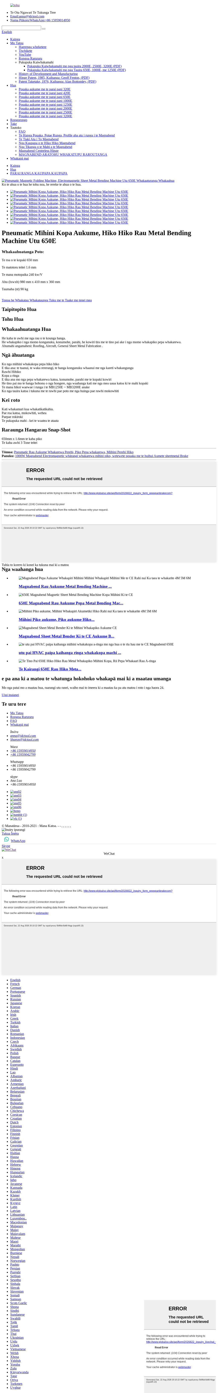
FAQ (22, 131)
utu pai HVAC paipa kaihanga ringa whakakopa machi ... (70, 652)
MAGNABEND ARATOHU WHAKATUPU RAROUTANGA (63, 154)
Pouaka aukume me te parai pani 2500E (45, 112)
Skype (6, 846)
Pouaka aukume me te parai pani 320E (44, 89)
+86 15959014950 (23, 750)
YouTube (25, 54)
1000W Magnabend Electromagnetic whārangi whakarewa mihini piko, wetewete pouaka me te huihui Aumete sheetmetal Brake (101, 456)
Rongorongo (18, 120)
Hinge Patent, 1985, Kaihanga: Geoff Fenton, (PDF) (54, 77)
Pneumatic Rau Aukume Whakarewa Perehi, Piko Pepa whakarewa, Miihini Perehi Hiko (73, 452)
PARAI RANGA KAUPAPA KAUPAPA (38, 173)
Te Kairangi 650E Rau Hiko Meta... (50, 669)
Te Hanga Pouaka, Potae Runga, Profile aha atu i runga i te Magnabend (67, 135)
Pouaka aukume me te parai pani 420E (44, 93)
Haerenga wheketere (32, 47)
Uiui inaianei (10, 695)
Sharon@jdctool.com (24, 739)
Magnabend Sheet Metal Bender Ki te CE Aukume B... (66, 636)
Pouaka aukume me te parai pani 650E (44, 97)
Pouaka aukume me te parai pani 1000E (45, 101)
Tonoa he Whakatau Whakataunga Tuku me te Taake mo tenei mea (47, 300)
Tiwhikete (25, 51)
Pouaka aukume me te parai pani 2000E (45, 108)
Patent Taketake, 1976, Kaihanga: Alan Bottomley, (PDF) (57, 81)
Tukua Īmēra (10, 833)
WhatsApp (18, 841)
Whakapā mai (19, 158)
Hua (13, 85)
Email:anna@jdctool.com (27, 16)
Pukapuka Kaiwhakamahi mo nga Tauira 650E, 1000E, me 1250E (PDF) (76, 70)
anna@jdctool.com (23, 736)
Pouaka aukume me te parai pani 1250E (45, 104)
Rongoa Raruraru (30, 58)
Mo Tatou (16, 43)
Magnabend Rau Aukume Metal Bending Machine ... (65, 586)
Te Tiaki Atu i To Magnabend (39, 139)
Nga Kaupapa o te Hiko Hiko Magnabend (47, 143)
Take (13, 124)
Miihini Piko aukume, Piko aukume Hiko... (57, 619)
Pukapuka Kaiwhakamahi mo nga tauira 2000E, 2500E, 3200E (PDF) (74, 66)
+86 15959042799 (23, 754)
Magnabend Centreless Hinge (39, 150)
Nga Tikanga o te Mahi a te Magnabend (45, 147)
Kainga (15, 39)
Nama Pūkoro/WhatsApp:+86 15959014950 (40, 20)
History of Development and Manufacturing (48, 74)
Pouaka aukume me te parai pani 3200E (45, 116)
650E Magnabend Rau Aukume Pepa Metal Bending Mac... (71, 603)
